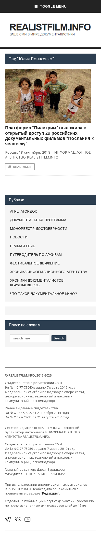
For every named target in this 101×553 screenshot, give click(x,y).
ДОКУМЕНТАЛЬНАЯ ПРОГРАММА (38, 220)
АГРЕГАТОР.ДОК (23, 211)
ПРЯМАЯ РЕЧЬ (22, 246)
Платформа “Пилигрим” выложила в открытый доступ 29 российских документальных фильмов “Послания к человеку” (49, 135)
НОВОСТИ (18, 237)
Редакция (50, 493)
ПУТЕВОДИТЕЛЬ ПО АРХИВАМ (36, 255)
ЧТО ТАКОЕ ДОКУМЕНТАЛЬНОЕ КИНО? (43, 294)
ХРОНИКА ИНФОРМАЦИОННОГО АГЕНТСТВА (48, 272)
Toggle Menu (53, 6)
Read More (22, 167)
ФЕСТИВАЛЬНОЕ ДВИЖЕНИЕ (35, 263)
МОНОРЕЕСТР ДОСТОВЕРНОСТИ (38, 229)
